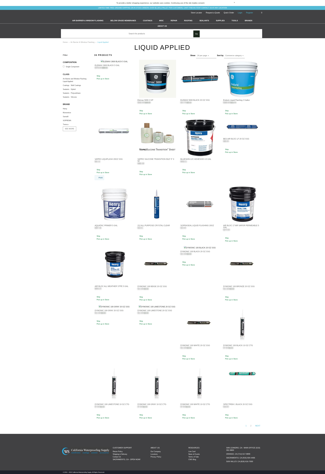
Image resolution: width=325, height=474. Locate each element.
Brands (248, 21)
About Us (162, 26)
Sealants (204, 21)
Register (249, 13)
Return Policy (118, 451)
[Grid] (259, 55)
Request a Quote (213, 13)
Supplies (220, 21)
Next (257, 426)
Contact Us (117, 457)
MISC (161, 21)
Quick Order (229, 13)
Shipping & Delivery (120, 454)
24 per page (202, 55)
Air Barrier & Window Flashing (87, 21)
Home (65, 42)
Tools (235, 21)
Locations (154, 454)
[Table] (254, 55)
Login (240, 13)
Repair (174, 21)
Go (196, 34)
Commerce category (233, 55)
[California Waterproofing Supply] (86, 451)
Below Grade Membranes (123, 21)
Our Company (156, 451)
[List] (248, 55)
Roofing (188, 21)
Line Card (191, 451)
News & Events (194, 454)
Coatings (147, 21)
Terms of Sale (193, 457)
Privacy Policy (156, 457)
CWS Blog (192, 459)
